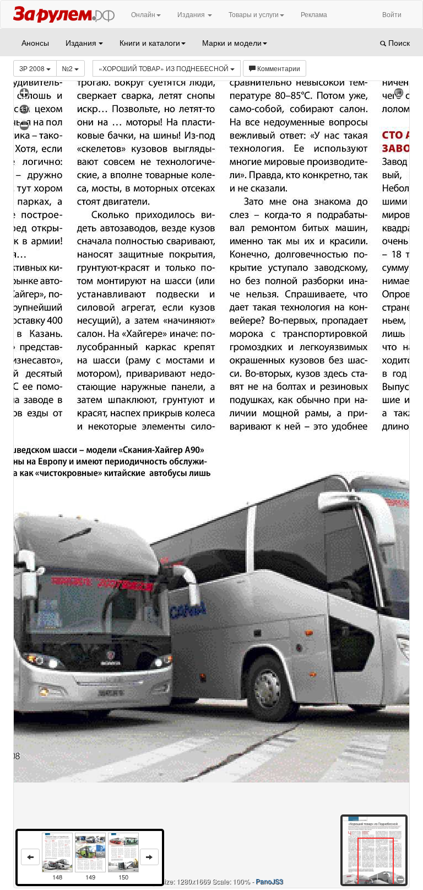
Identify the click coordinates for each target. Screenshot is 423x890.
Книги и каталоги (150, 42)
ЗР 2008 (32, 68)
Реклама (314, 14)
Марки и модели (232, 42)
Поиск (398, 42)
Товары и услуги (254, 14)
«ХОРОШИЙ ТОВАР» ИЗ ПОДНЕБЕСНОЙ (164, 68)
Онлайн (143, 14)
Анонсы (35, 42)
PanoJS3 (269, 881)
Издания (192, 14)
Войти (392, 14)
